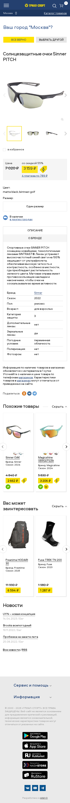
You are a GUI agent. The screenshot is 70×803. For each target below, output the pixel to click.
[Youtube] (35, 788)
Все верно (18, 39)
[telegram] (34, 393)
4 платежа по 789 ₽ (35, 175)
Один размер (35, 206)
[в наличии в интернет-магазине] (46, 486)
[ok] (24, 393)
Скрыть (58, 407)
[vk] (29, 393)
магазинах (24, 380)
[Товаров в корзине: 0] (62, 6)
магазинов (26, 377)
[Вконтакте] (27, 788)
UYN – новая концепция (19, 614)
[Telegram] (43, 788)
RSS (24, 650)
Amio (44, 798)
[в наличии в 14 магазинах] (40, 486)
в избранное (16, 149)
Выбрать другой (51, 39)
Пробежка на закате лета (20, 637)
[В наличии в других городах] (8, 486)
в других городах (21, 219)
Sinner (38, 292)
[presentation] (6, 95)
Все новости (11, 650)
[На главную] (35, 5)
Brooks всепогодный (17, 625)
